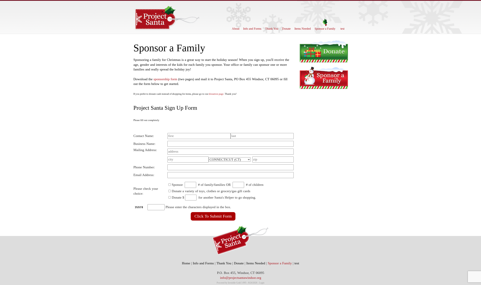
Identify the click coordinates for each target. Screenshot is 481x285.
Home (186, 263)
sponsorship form (165, 79)
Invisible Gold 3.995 (237, 282)
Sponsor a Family (325, 28)
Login (261, 282)
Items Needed (302, 28)
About (235, 28)
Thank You (271, 28)
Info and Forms (252, 28)
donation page (216, 93)
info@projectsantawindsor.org (240, 278)
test (342, 28)
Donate (286, 28)
